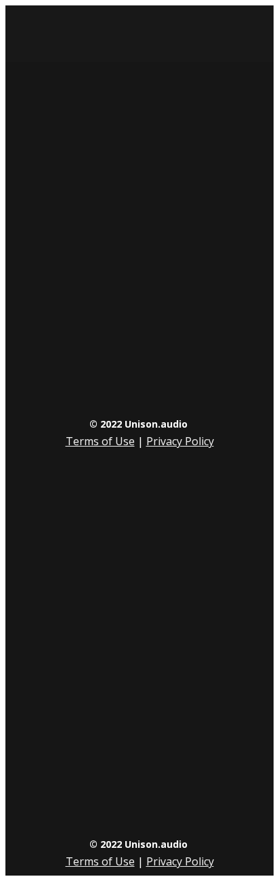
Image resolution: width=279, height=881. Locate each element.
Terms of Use (100, 441)
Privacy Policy (180, 441)
